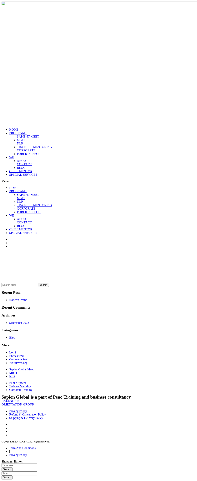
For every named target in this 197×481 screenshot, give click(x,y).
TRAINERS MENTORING (34, 147)
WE (11, 157)
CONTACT (24, 164)
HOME (13, 129)
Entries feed (16, 356)
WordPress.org (18, 362)
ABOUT (22, 160)
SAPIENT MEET (28, 136)
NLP (20, 143)
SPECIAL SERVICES (23, 174)
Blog (12, 337)
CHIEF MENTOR (20, 171)
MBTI (21, 140)
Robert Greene (18, 299)
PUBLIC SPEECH (29, 153)
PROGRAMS (18, 133)
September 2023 (19, 322)
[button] (98, 181)
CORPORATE (26, 150)
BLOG (21, 167)
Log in (13, 352)
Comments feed (18, 359)
